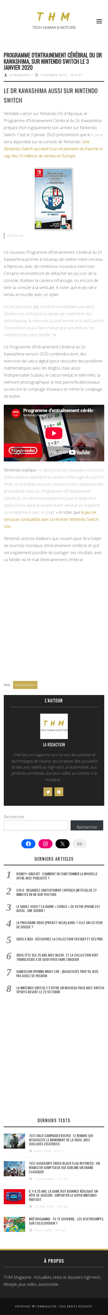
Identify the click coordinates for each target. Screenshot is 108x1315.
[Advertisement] (54, 622)
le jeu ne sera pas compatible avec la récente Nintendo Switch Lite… (51, 519)
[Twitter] (47, 791)
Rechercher (14, 817)
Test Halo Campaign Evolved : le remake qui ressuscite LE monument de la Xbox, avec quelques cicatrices (61, 1140)
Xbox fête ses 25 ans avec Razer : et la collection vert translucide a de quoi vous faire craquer (57, 957)
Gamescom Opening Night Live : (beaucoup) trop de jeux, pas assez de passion (57, 973)
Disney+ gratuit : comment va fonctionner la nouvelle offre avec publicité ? (56, 876)
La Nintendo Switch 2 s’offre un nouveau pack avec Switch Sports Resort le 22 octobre (60, 990)
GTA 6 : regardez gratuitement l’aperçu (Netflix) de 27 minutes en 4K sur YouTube (56, 892)
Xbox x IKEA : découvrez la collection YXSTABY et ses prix (59, 938)
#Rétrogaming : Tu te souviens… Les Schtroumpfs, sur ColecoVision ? (66, 1221)
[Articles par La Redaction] (54, 728)
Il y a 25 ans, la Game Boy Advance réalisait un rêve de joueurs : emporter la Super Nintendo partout (63, 1195)
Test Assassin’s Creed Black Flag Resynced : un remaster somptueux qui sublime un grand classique (64, 1167)
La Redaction (19, 75)
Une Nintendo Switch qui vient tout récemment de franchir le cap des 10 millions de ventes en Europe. (53, 149)
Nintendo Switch (25, 685)
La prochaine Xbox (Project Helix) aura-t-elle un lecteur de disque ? (59, 924)
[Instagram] (59, 791)
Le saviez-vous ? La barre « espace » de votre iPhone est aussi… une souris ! (58, 908)
